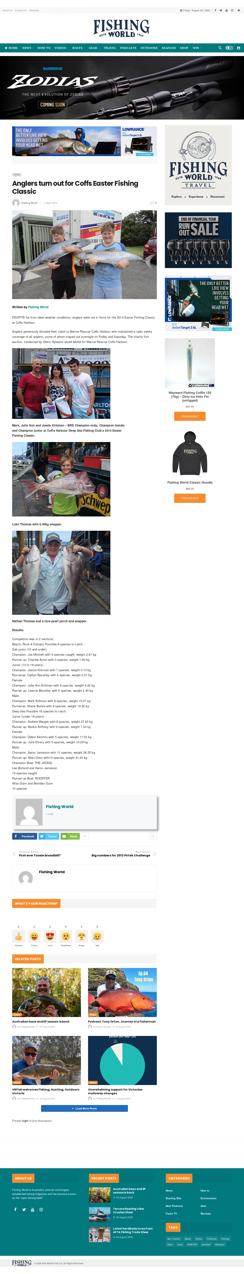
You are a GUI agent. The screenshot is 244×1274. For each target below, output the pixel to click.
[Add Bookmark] (153, 836)
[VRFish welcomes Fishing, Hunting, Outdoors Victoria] (46, 1060)
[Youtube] (226, 10)
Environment (208, 1198)
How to (205, 1190)
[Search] (220, 48)
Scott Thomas (103, 1026)
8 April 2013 (51, 202)
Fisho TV (171, 1213)
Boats (188, 1238)
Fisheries (212, 1238)
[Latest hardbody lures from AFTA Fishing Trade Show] (99, 1234)
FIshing (225, 1238)
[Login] (238, 48)
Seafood (206, 1244)
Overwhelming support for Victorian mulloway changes (115, 1091)
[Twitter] (221, 10)
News (17, 174)
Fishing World (29, 202)
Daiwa (199, 1238)
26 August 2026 (47, 1026)
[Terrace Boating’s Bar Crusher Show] (99, 1214)
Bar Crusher (174, 1238)
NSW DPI (192, 1244)
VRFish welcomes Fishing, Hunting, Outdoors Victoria (45, 1091)
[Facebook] (215, 10)
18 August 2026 (47, 1098)
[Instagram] (232, 10)
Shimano (219, 1244)
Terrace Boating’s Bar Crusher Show (128, 1210)
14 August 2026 (123, 1098)
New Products (174, 1206)
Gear (203, 1206)
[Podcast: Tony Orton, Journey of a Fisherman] (122, 992)
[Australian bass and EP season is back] (46, 992)
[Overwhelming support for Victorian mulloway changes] (122, 1060)
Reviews (206, 1213)
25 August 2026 (123, 1026)
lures (180, 1244)
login (25, 1121)
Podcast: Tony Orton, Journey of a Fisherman (122, 1022)
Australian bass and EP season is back (40, 1022)
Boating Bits (173, 1198)
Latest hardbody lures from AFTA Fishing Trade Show (133, 1230)
